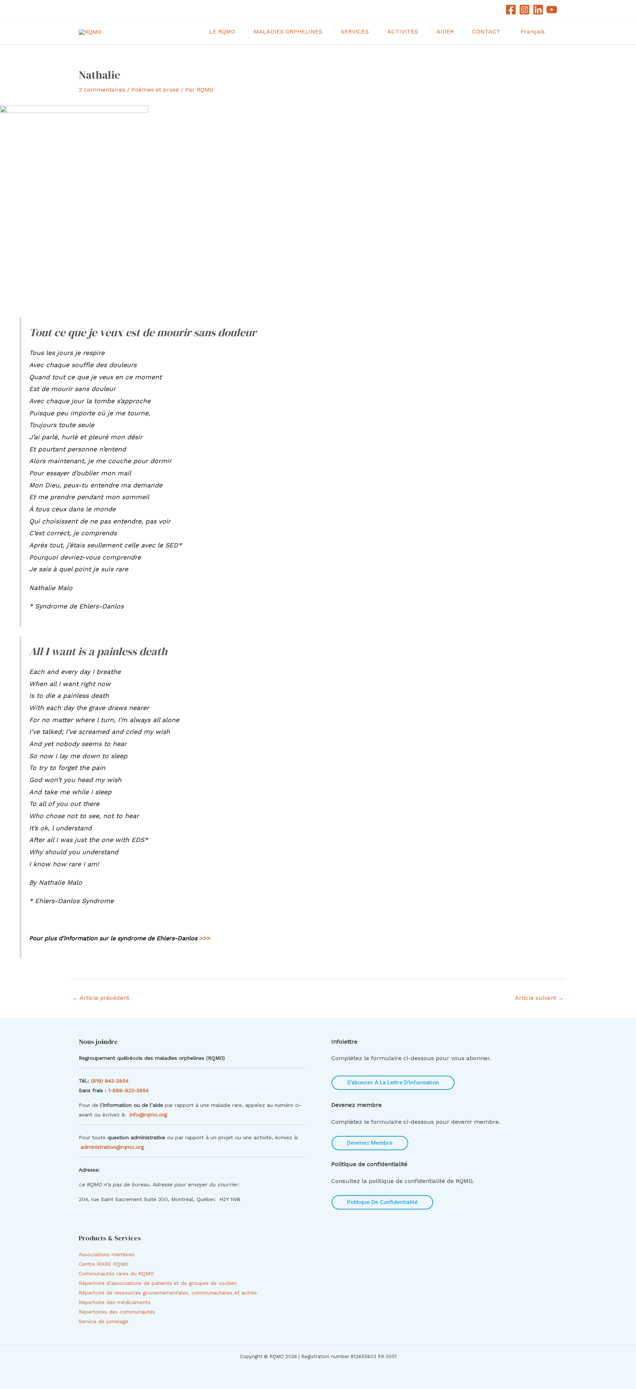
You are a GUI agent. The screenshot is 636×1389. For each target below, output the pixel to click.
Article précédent (100, 997)
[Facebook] (510, 9)
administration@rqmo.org (112, 1147)
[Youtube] (551, 9)
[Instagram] (524, 9)
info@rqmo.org (148, 1115)
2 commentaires (102, 89)
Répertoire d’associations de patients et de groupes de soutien (158, 1283)
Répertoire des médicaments (115, 1302)
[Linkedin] (538, 9)
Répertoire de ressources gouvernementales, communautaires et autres (168, 1293)
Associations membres (107, 1254)
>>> (204, 938)
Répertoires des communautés (117, 1312)
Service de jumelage (103, 1321)
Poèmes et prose (155, 89)
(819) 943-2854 (109, 1081)
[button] (238, 32)
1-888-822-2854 (129, 1090)
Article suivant (539, 997)
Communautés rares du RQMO (116, 1273)
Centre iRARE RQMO (103, 1264)
